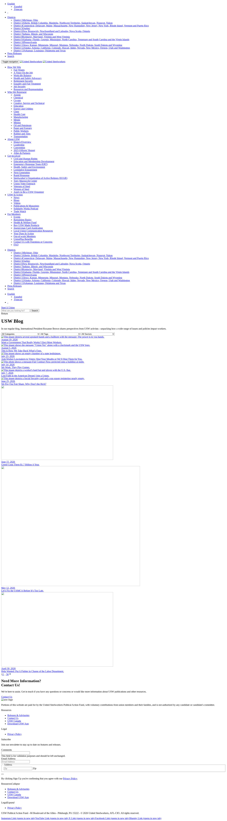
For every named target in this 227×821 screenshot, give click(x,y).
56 (7, 674)
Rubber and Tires (22, 133)
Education (18, 106)
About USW (13, 139)
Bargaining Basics (22, 219)
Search (10, 56)
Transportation (21, 136)
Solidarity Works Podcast (26, 208)
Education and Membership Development (34, 161)
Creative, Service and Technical (29, 103)
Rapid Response (21, 175)
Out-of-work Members (25, 236)
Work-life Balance (22, 75)
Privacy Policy (14, 734)
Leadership (19, 144)
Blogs (16, 200)
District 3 (63, 23)
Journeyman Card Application (28, 228)
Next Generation (22, 172)
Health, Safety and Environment (29, 167)
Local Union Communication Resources (33, 230)
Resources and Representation (28, 89)
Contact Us (12, 718)
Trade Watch (20, 211)
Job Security (20, 86)
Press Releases (14, 53)
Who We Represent (16, 92)
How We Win (14, 67)
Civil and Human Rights (25, 158)
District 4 (81, 25)
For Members (14, 214)
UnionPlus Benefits (23, 239)
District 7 (33, 34)
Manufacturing (21, 117)
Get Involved (13, 156)
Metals (17, 120)
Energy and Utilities (23, 108)
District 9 (71, 39)
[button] (113, 783)
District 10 (25, 42)
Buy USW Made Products (26, 225)
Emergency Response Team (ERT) (31, 164)
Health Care (19, 114)
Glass (16, 111)
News (16, 197)
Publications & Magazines (26, 206)
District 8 (42, 36)
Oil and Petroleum (22, 125)
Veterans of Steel (22, 186)
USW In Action (15, 194)
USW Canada (14, 721)
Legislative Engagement (25, 169)
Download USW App (18, 723)
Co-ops (17, 100)
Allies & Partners (22, 153)
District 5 (22, 28)
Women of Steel (21, 189)
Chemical (18, 97)
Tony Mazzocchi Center (25, 181)
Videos (17, 203)
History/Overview (22, 142)
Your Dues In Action (24, 233)
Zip (34, 768)
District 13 (40, 50)
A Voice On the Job (23, 72)
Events (17, 217)
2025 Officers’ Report (24, 150)
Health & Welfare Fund (25, 222)
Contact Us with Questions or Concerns (33, 242)
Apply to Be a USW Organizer (29, 192)
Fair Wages (19, 70)
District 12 (72, 48)
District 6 (52, 31)
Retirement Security (23, 81)
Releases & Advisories (18, 715)
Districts (11, 17)
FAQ (16, 244)
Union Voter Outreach (24, 183)
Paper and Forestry (23, 128)
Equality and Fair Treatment (27, 83)
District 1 (26, 20)
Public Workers (21, 131)
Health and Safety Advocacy (28, 78)
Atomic (17, 95)
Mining (17, 122)
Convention (19, 147)
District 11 (68, 45)
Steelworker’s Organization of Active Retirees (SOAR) (40, 178)
